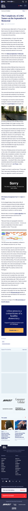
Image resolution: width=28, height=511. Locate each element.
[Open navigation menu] (26, 1)
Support (17, 466)
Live (25, 5)
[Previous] (22, 417)
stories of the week (6, 344)
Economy (3, 466)
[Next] (25, 417)
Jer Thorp (15, 164)
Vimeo (3, 199)
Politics (16, 431)
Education (3, 471)
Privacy (16, 473)
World (2, 24)
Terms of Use (18, 474)
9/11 (3, 341)
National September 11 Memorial (15, 53)
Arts (2, 462)
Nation (2, 431)
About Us (17, 458)
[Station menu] (14, 2)
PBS (3, 2)
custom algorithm (18, 213)
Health (2, 470)
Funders (17, 465)
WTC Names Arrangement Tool (9, 197)
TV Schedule (18, 460)
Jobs (16, 471)
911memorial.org (15, 292)
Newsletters (18, 468)
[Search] (23, 1)
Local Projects (11, 103)
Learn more (24, 349)
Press (16, 462)
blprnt (22, 197)
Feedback (17, 463)
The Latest (4, 417)
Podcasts (17, 470)
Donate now (13, 330)
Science (3, 468)
